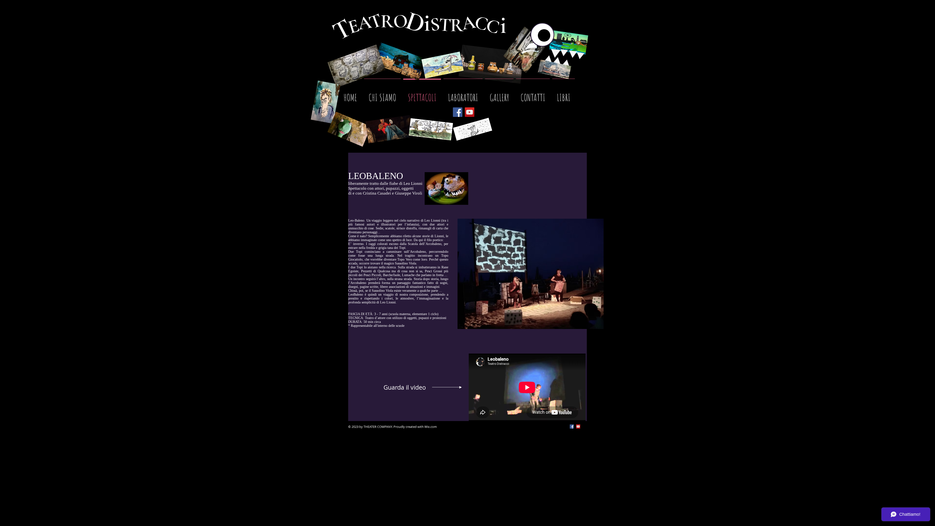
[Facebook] (457, 112)
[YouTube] (469, 112)
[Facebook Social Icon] (572, 426)
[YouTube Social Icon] (578, 426)
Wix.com (430, 426)
